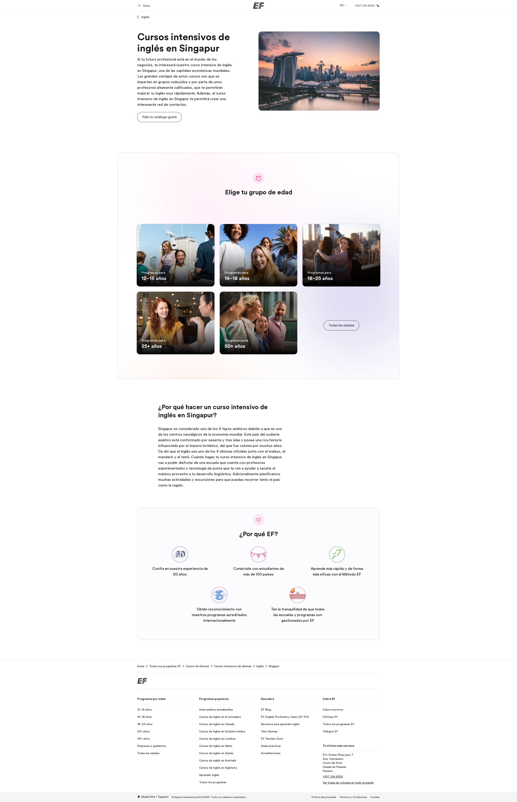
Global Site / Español (154, 796)
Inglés (145, 17)
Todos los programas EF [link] (165, 666)
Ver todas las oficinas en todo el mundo (348, 782)
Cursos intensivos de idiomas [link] (232, 666)
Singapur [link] (274, 666)
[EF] (258, 5)
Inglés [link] (260, 666)
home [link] (140, 666)
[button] (144, 5)
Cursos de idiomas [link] (197, 666)
